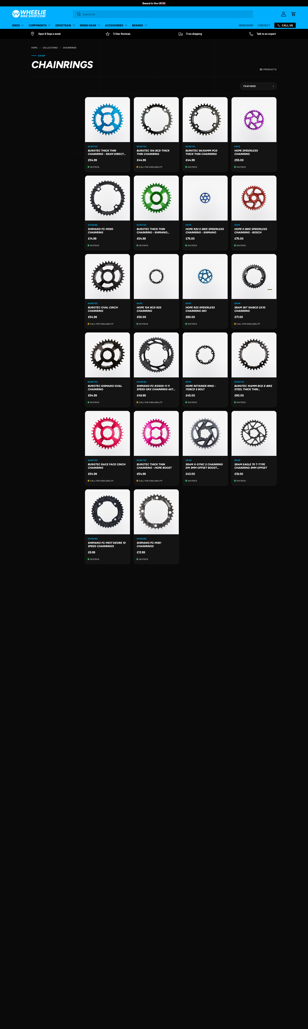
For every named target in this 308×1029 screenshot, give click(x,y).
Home (34, 47)
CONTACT (264, 25)
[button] (293, 14)
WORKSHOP (246, 25)
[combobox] (163, 14)
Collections (50, 47)
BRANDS (137, 25)
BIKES (16, 25)
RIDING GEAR (88, 25)
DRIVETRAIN (63, 25)
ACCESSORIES (114, 25)
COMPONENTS (38, 25)
